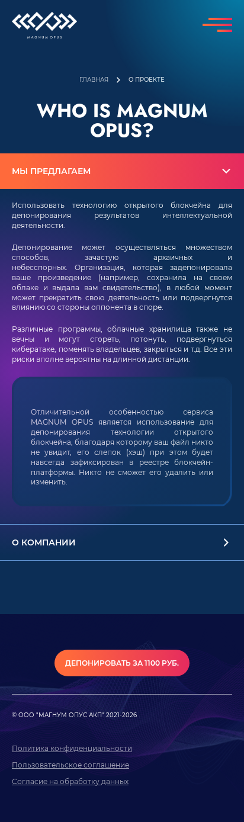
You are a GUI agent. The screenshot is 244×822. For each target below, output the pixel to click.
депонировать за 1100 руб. (122, 663)
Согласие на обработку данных (70, 781)
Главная (93, 80)
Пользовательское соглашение (70, 764)
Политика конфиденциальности (72, 748)
